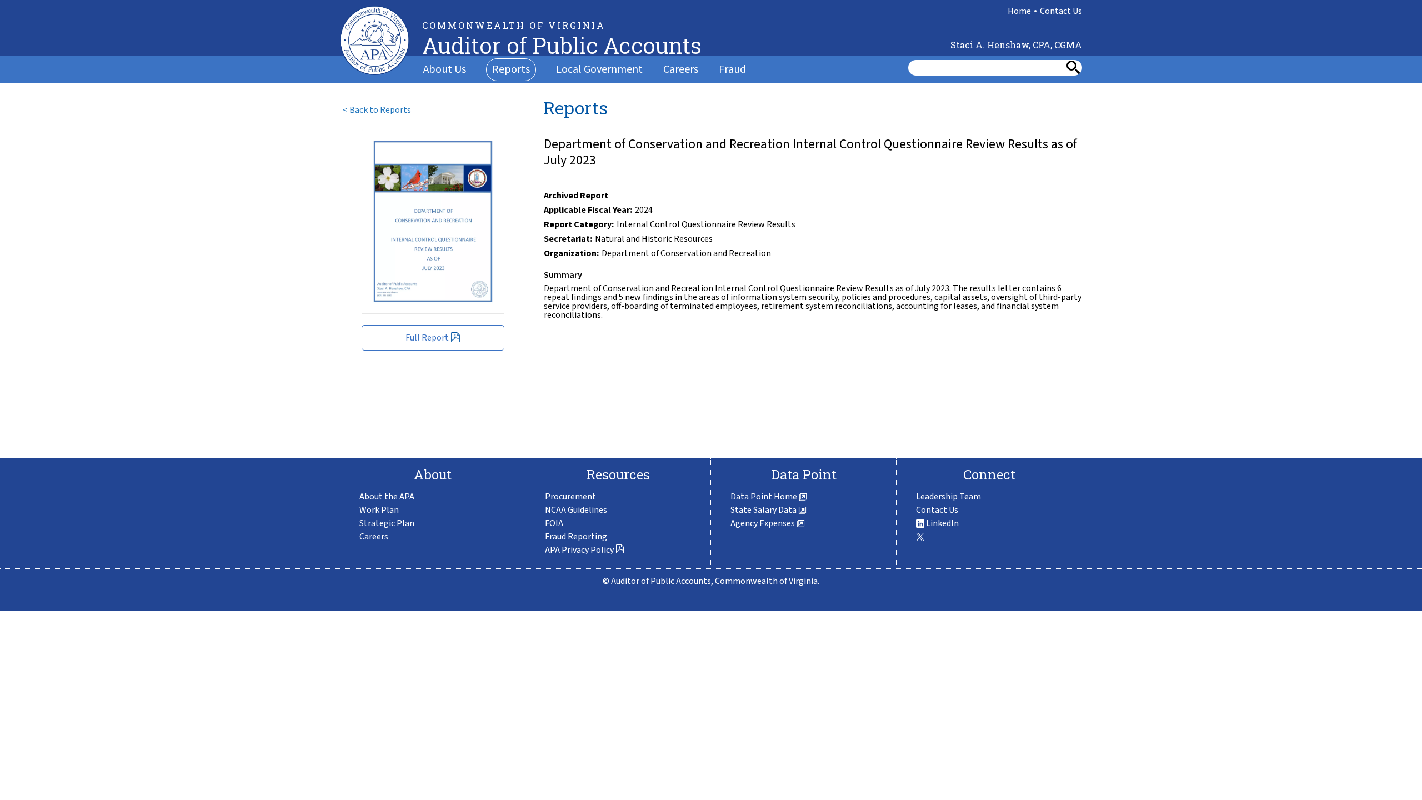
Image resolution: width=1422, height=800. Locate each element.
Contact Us (1061, 11)
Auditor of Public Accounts (562, 45)
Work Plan (379, 510)
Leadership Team (948, 497)
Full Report (427, 338)
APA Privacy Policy (580, 550)
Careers (680, 69)
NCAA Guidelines (576, 510)
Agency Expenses (763, 523)
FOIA (554, 523)
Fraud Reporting (576, 537)
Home (1019, 11)
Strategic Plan (386, 523)
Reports (511, 69)
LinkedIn (941, 523)
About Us (444, 69)
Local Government (599, 69)
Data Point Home (764, 497)
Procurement (570, 497)
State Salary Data (764, 510)
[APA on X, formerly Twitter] (920, 537)
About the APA (386, 497)
